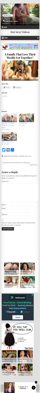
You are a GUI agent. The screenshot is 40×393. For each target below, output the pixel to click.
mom (26, 156)
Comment (5, 181)
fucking (21, 156)
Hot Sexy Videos (20, 32)
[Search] (38, 38)
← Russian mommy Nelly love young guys (16, 162)
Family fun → (33, 165)
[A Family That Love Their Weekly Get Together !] (20, 70)
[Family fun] (26, 117)
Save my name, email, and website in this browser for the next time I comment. (19, 224)
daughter (15, 156)
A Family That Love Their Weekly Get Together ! (20, 55)
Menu (5, 27)
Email (4, 208)
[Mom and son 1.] (9, 136)
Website (4, 214)
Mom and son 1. (8, 142)
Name (4, 205)
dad (10, 156)
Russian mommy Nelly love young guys (8, 125)
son (30, 156)
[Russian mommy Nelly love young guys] (9, 117)
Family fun (23, 123)
